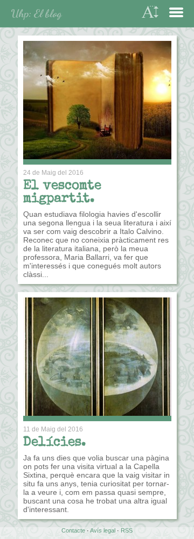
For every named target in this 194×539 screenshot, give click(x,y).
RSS (127, 530)
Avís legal (102, 530)
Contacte (73, 530)
